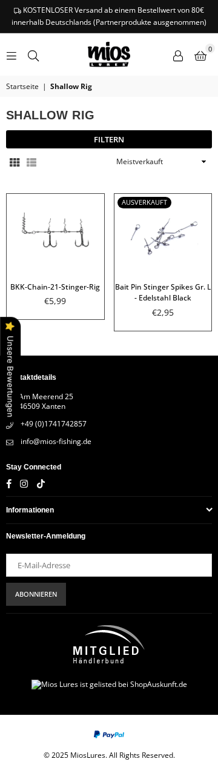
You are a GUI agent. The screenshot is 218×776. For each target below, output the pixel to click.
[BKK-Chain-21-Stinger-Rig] (55, 232)
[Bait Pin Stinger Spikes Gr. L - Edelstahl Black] (163, 232)
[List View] (31, 162)
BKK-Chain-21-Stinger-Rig (55, 287)
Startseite (22, 86)
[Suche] (33, 54)
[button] (200, 54)
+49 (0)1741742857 (54, 424)
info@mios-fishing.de (56, 441)
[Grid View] (14, 162)
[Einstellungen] (178, 54)
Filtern (109, 139)
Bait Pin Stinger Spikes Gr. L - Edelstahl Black (163, 292)
